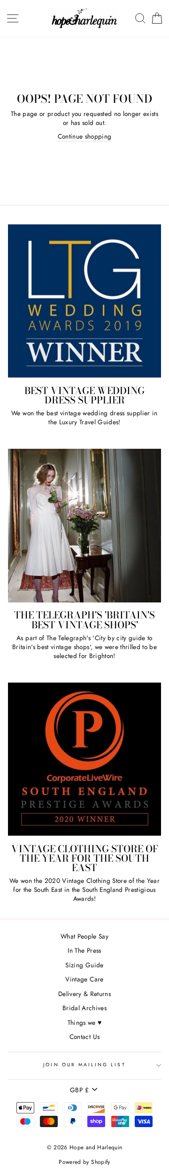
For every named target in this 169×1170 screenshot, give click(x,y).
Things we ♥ (85, 1022)
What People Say (84, 936)
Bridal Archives (84, 1008)
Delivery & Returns (84, 993)
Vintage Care (84, 979)
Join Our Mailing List (84, 1064)
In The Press (84, 950)
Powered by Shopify (84, 1162)
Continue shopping (85, 136)
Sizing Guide (84, 965)
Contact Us (84, 1036)
